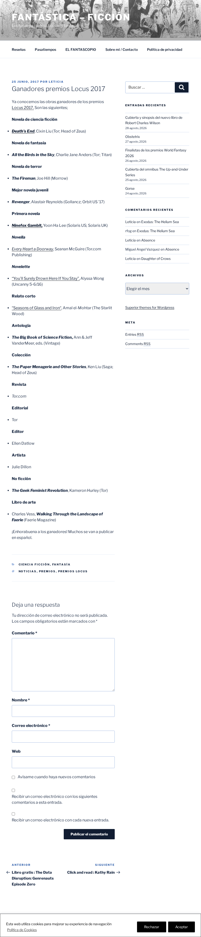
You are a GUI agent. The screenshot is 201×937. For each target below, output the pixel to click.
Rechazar (151, 927)
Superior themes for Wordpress (149, 307)
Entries (134, 334)
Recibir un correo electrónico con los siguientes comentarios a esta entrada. (54, 799)
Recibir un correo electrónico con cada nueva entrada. (60, 820)
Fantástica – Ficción (71, 17)
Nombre (21, 700)
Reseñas (18, 49)
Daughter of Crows (156, 258)
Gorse (130, 188)
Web (16, 751)
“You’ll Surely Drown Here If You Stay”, (46, 278)
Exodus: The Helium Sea (160, 222)
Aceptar (181, 927)
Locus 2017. (23, 107)
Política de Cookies (22, 930)
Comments (138, 344)
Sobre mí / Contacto (121, 49)
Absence (148, 240)
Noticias (28, 571)
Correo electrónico (31, 725)
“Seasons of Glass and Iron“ (36, 308)
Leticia (56, 81)
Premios (47, 571)
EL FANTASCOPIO (80, 49)
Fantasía (61, 564)
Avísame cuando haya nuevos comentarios (56, 777)
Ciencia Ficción (34, 564)
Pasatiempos (45, 49)
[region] (100, 925)
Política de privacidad (164, 49)
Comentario (24, 633)
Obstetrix (132, 136)
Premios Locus (73, 571)
